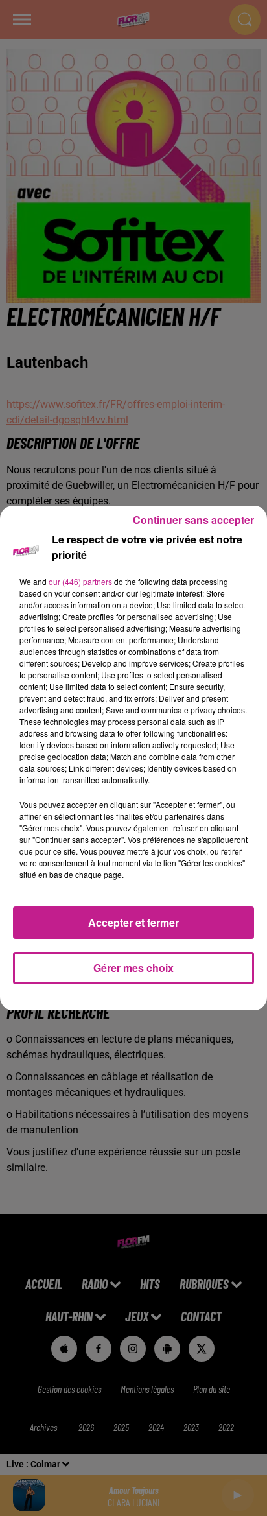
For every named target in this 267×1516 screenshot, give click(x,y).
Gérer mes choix (133, 967)
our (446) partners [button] (80, 581)
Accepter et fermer (133, 922)
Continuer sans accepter (193, 519)
